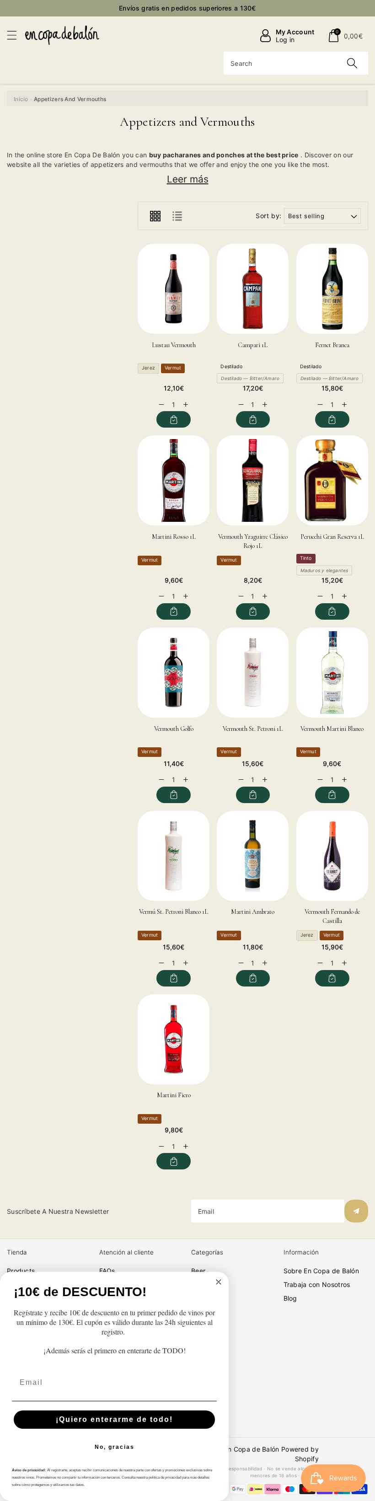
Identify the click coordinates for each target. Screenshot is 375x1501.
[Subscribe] (356, 1211)
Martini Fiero (174, 1095)
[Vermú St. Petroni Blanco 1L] (173, 856)
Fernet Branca (332, 345)
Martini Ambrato (252, 912)
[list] (177, 216)
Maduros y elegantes (324, 570)
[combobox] (296, 63)
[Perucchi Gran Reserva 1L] (332, 480)
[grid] (155, 216)
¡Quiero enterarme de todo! (114, 1419)
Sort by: (269, 216)
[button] (16, 35)
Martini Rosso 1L (174, 537)
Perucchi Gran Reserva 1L (332, 537)
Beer (198, 1271)
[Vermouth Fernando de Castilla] (332, 856)
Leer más (188, 179)
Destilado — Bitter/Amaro (250, 378)
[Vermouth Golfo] (173, 672)
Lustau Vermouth (174, 345)
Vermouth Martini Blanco (332, 729)
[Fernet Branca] (332, 289)
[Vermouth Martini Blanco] (332, 672)
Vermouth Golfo (173, 729)
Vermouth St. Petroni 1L (253, 729)
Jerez (148, 368)
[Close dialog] (218, 1281)
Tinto (306, 558)
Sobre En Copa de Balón (321, 1271)
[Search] (352, 63)
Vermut (173, 368)
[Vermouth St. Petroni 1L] (253, 672)
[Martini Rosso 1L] (173, 480)
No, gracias (114, 1447)
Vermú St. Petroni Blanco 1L (173, 912)
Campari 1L (253, 345)
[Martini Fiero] (173, 1039)
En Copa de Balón (251, 1449)
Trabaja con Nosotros (317, 1284)
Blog (290, 1298)
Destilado (231, 367)
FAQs (107, 1271)
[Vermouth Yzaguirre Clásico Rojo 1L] (253, 480)
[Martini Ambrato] (253, 856)
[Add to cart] (173, 419)
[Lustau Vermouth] (173, 289)
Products (21, 1271)
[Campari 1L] (253, 289)
